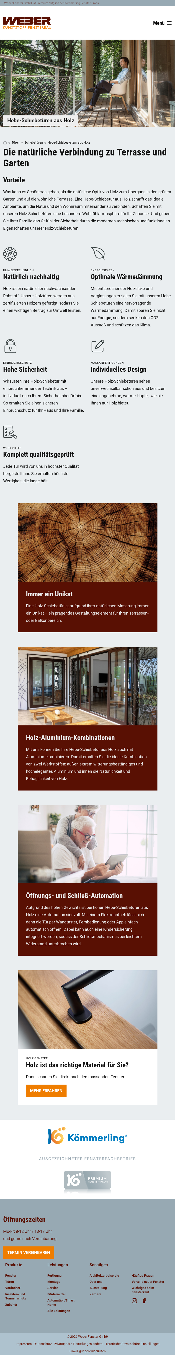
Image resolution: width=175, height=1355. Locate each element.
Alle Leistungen (58, 1311)
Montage (53, 1282)
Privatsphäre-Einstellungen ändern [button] (78, 1344)
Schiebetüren (33, 142)
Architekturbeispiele (104, 1276)
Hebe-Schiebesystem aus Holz (69, 142)
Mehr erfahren (46, 1090)
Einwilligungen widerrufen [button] (87, 1351)
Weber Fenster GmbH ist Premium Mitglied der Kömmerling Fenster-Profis (51, 3)
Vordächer (12, 1288)
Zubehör (11, 1305)
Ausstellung (98, 1288)
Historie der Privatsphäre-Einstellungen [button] (132, 1344)
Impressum (24, 1344)
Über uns (96, 1282)
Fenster (10, 1276)
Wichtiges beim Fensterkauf (143, 1290)
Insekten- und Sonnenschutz (15, 1296)
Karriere (95, 1294)
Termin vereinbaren (28, 1252)
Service (52, 1288)
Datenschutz (43, 1344)
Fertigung (54, 1276)
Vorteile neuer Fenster (148, 1282)
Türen (16, 142)
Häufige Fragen (143, 1276)
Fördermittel (56, 1294)
